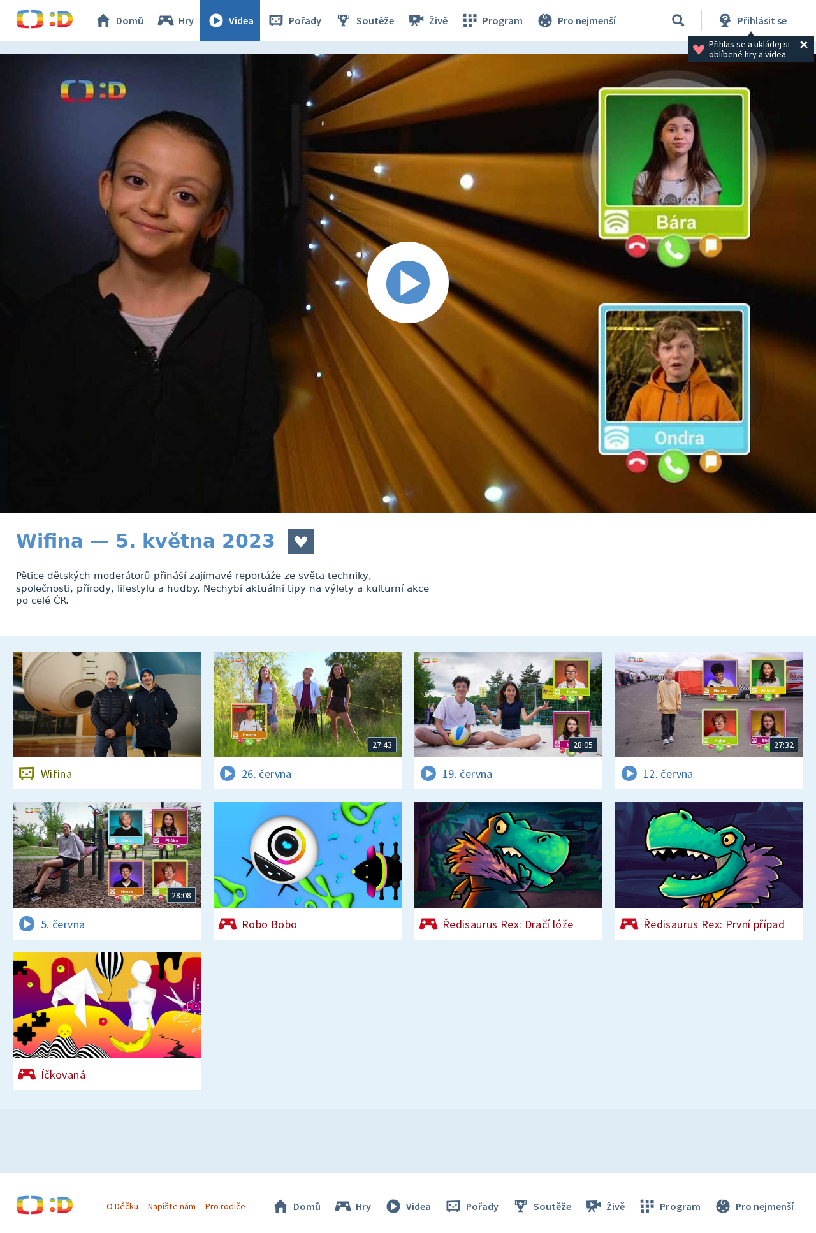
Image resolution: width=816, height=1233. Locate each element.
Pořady (305, 20)
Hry (186, 20)
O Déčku (122, 1206)
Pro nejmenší (587, 20)
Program (503, 20)
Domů (129, 20)
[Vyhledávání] (678, 20)
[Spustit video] (408, 283)
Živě (438, 20)
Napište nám (171, 1206)
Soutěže (375, 20)
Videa (241, 20)
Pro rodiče (225, 1206)
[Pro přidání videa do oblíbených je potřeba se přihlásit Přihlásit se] (301, 541)
